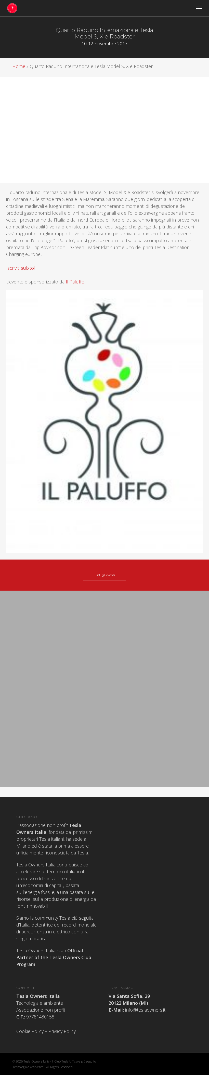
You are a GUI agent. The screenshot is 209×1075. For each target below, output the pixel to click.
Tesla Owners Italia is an (53, 957)
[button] (199, 8)
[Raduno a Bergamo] (63, 682)
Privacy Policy (62, 1031)
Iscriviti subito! (20, 268)
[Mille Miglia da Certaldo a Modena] (63, 661)
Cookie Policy (30, 1031)
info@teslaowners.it (144, 1010)
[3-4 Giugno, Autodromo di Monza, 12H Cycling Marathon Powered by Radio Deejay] (63, 633)
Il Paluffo (75, 282)
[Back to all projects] (27, 30)
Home (18, 66)
